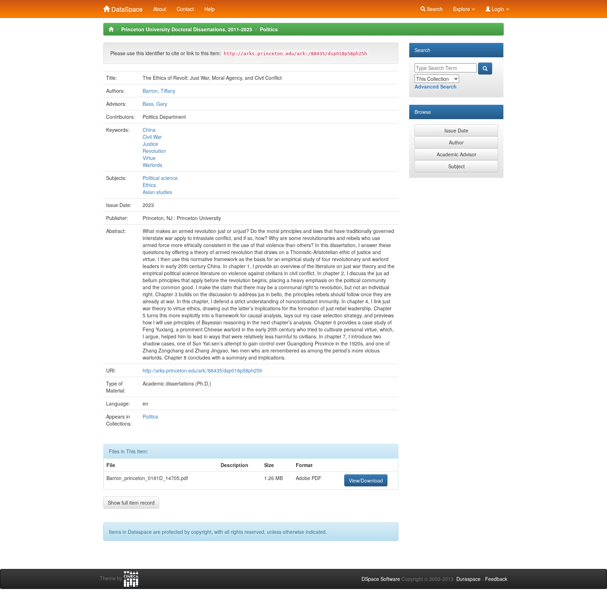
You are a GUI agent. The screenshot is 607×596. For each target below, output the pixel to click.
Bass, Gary (155, 103)
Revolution (154, 150)
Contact (185, 8)
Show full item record (131, 502)
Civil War (152, 136)
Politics (269, 29)
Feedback (496, 578)
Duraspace (468, 578)
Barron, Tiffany (159, 90)
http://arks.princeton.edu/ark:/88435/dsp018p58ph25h (202, 370)
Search (434, 8)
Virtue (149, 157)
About (159, 8)
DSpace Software (380, 578)
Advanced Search (436, 86)
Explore (462, 8)
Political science (160, 177)
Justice (150, 143)
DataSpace (126, 7)
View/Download (366, 480)
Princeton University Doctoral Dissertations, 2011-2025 (186, 29)
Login (497, 8)
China (149, 129)
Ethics (149, 184)
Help (209, 8)
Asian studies (157, 191)
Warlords (152, 164)
